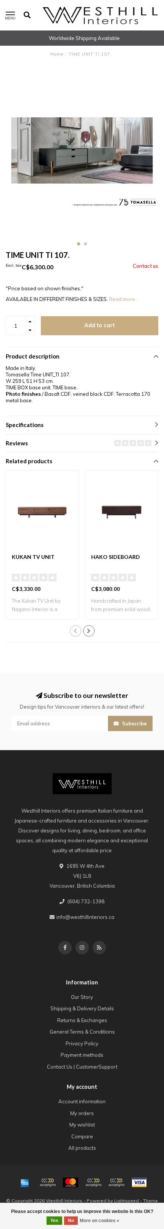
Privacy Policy (82, 1043)
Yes (54, 1220)
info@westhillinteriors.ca (85, 917)
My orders (82, 1113)
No (71, 1220)
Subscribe (134, 723)
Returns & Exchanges (82, 1020)
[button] (78, 243)
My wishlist (82, 1125)
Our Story (82, 997)
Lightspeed (126, 1200)
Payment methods (82, 1055)
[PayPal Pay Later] (116, 1182)
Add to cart (99, 325)
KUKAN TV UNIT (33, 557)
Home (56, 54)
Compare (82, 1136)
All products (82, 1148)
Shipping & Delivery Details (82, 1008)
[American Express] (24, 1182)
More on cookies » (99, 1220)
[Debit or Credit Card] (47, 1182)
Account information (82, 1101)
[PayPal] (93, 1182)
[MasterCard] (70, 1182)
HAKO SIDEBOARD (115, 557)
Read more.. (123, 299)
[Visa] (139, 1182)
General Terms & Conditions (82, 1032)
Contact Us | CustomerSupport (82, 1067)
